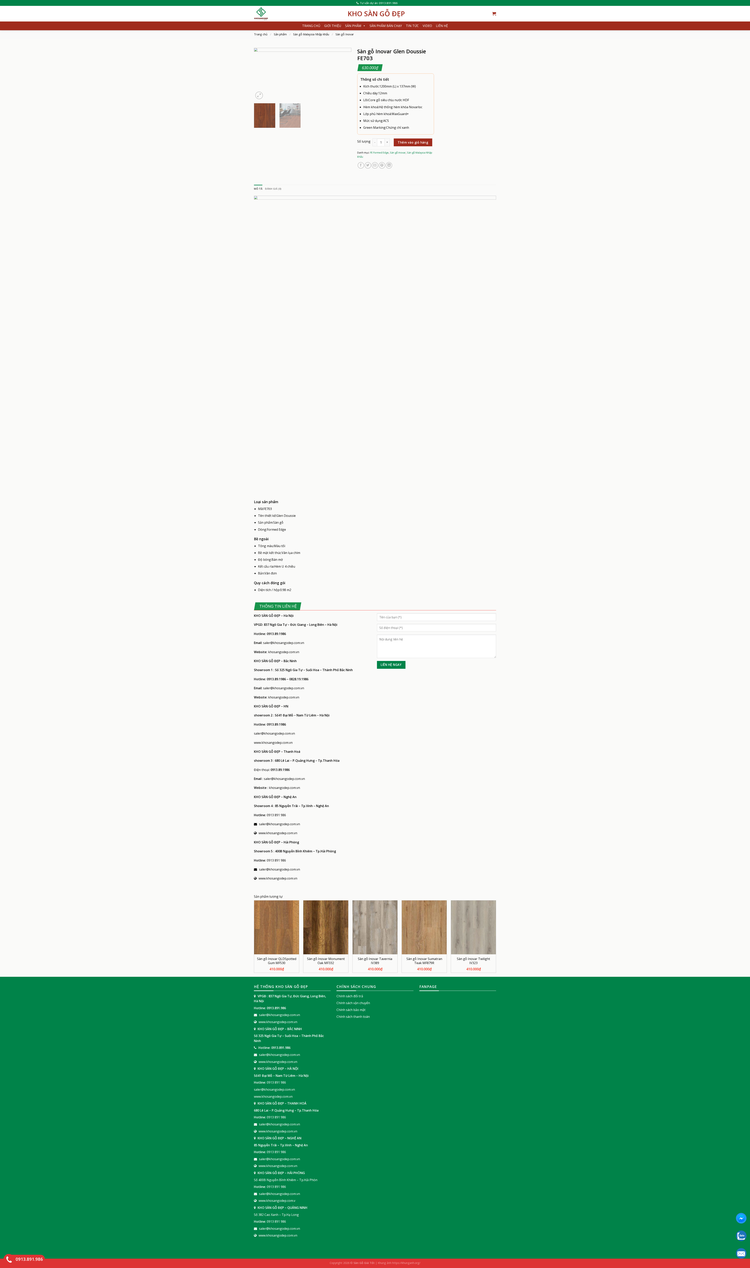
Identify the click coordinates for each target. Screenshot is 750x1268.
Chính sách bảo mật (351, 1010)
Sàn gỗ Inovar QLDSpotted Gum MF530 (276, 961)
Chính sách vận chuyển (353, 1003)
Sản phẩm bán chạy (386, 26)
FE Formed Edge (379, 152)
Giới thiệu (332, 26)
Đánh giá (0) (273, 188)
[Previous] (260, 74)
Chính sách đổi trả (350, 996)
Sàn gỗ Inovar (345, 34)
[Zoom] (259, 95)
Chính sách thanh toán (353, 1016)
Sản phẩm (353, 26)
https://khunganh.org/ (406, 1263)
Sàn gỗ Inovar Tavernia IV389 (375, 961)
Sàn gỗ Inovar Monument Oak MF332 (326, 961)
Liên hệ (442, 26)
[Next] (344, 74)
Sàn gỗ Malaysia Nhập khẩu (311, 34)
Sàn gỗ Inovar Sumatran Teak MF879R (424, 961)
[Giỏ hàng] (494, 13)
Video (427, 26)
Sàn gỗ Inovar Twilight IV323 (473, 961)
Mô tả (258, 188)
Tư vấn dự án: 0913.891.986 (379, 3)
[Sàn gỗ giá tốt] (298, 13)
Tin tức (412, 26)
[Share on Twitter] (368, 165)
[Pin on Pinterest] (382, 165)
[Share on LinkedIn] (389, 165)
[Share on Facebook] (361, 165)
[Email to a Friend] (375, 165)
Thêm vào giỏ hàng (413, 142)
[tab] (258, 189)
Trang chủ (311, 26)
